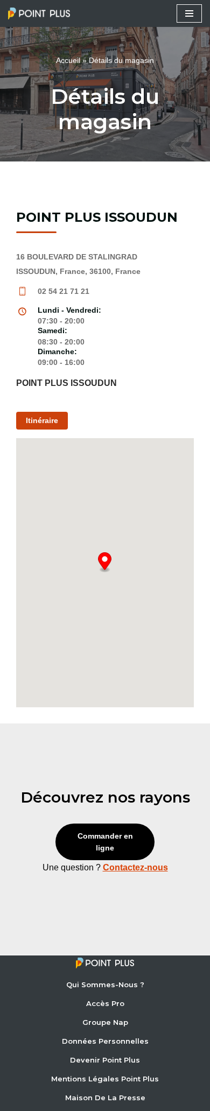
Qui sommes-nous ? (105, 984)
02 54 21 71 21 (63, 291)
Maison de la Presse (105, 1097)
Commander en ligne (105, 842)
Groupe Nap (105, 1022)
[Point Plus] (41, 13)
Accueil (68, 60)
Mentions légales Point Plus (105, 1078)
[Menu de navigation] (189, 13)
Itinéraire (42, 420)
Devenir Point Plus (105, 1060)
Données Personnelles (105, 1041)
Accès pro (105, 1003)
